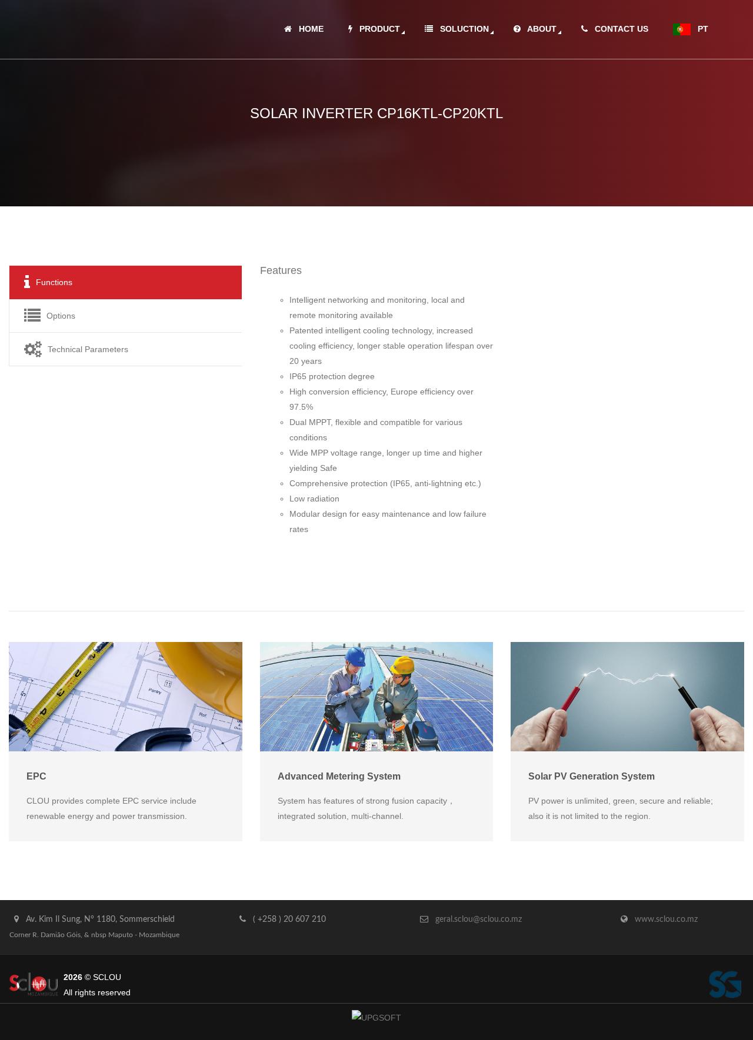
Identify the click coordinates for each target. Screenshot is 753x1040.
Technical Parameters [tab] (88, 349)
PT (699, 29)
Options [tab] (60, 315)
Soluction (461, 29)
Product (376, 29)
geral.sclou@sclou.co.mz (478, 919)
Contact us (618, 29)
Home (308, 29)
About (539, 29)
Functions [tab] (54, 282)
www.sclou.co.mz (666, 919)
